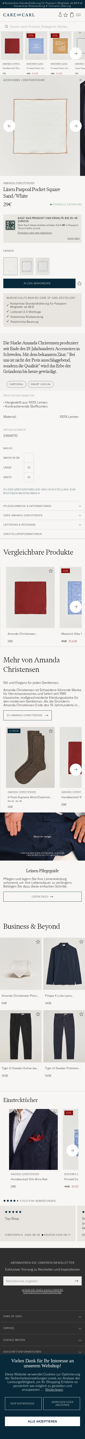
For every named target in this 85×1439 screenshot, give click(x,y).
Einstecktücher (34, 80)
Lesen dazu (73, 238)
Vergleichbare (38, 552)
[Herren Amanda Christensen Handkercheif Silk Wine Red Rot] (12, 46)
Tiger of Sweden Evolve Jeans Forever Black (21, 1068)
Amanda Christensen (11, 64)
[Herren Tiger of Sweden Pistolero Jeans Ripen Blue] (64, 1036)
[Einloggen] (60, 14)
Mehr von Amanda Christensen (31, 664)
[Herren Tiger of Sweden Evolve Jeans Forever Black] (21, 1036)
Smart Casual (41, 384)
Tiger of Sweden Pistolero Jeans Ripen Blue (61, 1068)
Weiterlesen (54, 1389)
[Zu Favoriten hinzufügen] (49, 572)
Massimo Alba (35, 64)
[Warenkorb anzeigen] (72, 15)
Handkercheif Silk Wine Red (10, 68)
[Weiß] (26, 266)
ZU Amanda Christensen (25, 715)
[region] (42, 1223)
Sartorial (16, 384)
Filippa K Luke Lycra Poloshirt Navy (58, 996)
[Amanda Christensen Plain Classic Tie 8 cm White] (21, 992)
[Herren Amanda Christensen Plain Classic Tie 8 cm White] (21, 964)
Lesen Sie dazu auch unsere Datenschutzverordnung (42, 1291)
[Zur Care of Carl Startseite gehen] (19, 15)
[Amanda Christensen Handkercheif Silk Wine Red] (30, 630)
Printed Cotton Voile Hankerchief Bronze (60, 68)
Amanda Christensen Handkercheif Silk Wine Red (26, 634)
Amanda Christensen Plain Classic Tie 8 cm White (19, 996)
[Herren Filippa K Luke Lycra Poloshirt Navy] (64, 964)
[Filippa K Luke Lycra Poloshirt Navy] (64, 992)
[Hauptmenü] (78, 15)
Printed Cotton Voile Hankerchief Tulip (36, 68)
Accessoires (11, 80)
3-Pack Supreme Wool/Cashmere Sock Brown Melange (29, 797)
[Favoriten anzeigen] (65, 15)
